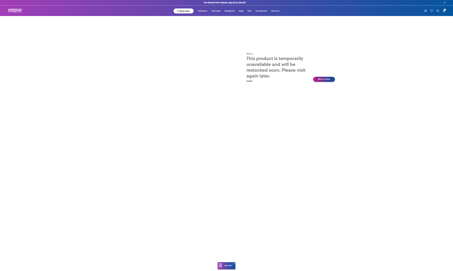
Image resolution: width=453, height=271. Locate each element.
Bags (241, 10)
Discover (275, 10)
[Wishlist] (432, 11)
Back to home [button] (324, 79)
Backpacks (230, 10)
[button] (202, 10)
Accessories (261, 10)
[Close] (234, 263)
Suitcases (216, 10)
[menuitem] (202, 10)
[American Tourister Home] (14, 10)
